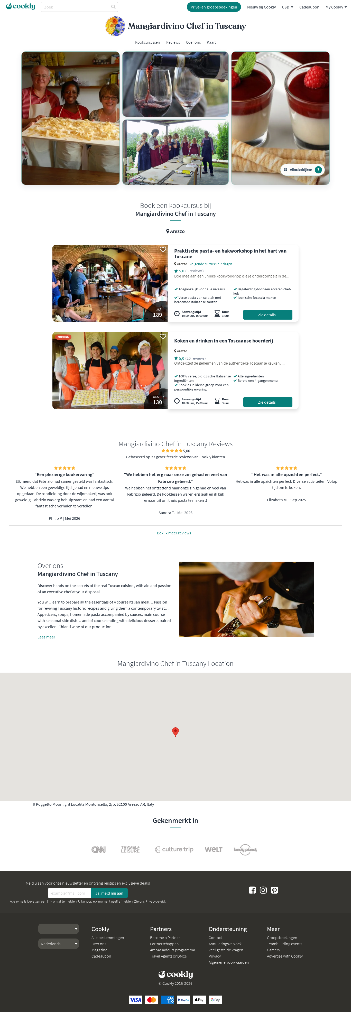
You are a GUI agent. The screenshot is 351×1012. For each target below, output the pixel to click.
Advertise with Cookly (285, 956)
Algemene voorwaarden (229, 962)
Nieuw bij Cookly (261, 7)
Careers (273, 949)
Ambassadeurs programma (172, 949)
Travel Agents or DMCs (168, 956)
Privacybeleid (155, 901)
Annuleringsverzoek (225, 943)
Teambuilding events (284, 943)
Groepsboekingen (282, 937)
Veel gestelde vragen (226, 949)
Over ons (98, 943)
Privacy (215, 956)
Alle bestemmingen (107, 937)
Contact (215, 937)
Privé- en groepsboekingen (214, 7)
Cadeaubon (309, 7)
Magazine (99, 949)
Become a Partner (165, 937)
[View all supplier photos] (70, 118)
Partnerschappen (164, 943)
